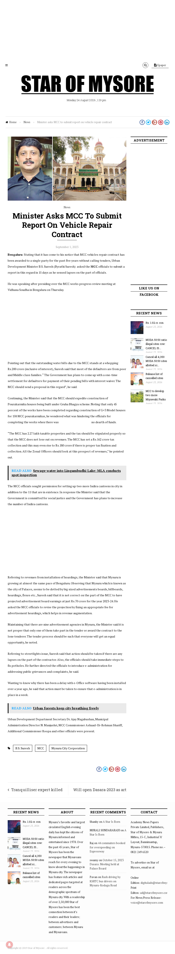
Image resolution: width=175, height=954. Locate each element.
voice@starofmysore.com (147, 902)
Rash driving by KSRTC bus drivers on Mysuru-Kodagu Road (105, 881)
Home (13, 122)
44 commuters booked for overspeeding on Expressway (107, 847)
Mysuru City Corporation (68, 748)
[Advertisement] (87, 30)
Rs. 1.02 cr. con (154, 322)
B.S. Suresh (22, 748)
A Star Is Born (111, 822)
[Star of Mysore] (87, 89)
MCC (40, 748)
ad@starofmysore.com (154, 893)
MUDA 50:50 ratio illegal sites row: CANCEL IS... (156, 344)
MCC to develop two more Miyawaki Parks (156, 395)
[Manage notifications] (9, 944)
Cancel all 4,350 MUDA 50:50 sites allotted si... (156, 361)
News (26, 122)
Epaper (161, 65)
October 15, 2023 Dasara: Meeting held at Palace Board (107, 864)
